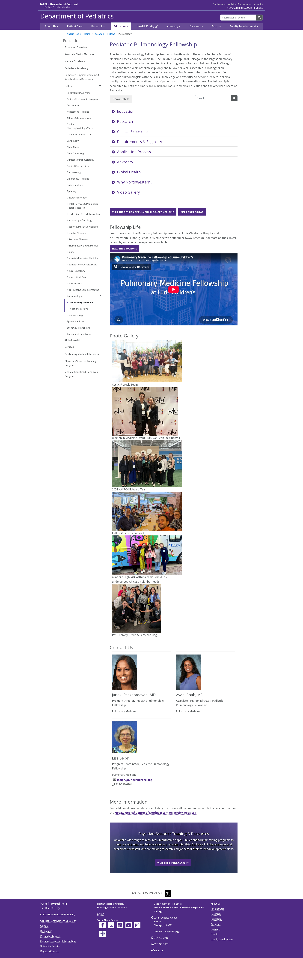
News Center (234, 7)
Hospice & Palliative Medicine (82, 226)
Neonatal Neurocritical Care (82, 264)
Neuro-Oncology (76, 270)
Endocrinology (75, 184)
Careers (44, 925)
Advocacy (125, 161)
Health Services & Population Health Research (82, 205)
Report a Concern (49, 951)
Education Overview (76, 47)
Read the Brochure (124, 248)
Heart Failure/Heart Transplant (84, 214)
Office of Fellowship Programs (83, 99)
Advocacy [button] (172, 26)
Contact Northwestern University (58, 920)
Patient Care (74, 26)
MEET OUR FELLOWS (192, 211)
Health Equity (145, 26)
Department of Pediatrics (77, 16)
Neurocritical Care (76, 277)
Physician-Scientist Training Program (80, 363)
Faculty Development (222, 939)
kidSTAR (69, 347)
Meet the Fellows (79, 308)
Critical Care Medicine (78, 166)
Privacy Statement (50, 935)
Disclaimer (46, 930)
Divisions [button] (195, 26)
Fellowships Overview (78, 92)
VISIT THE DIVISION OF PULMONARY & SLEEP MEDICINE (143, 211)
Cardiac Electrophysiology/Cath (80, 126)
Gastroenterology (76, 197)
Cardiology (73, 140)
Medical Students (75, 61)
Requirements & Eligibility (139, 141)
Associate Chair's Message (79, 54)
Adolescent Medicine (78, 111)
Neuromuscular (75, 283)
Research (125, 121)
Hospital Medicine (76, 232)
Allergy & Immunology (79, 118)
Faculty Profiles (253, 7)
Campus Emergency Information (58, 941)
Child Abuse (73, 147)
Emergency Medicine (78, 178)
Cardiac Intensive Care (79, 134)
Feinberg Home (73, 33)
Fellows (111, 33)
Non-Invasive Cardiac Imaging (83, 289)
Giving (100, 913)
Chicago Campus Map (165, 931)
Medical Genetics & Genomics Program (81, 374)
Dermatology (74, 172)
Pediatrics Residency (76, 68)
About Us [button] (50, 26)
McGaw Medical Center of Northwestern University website (155, 812)
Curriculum (73, 105)
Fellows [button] (69, 86)
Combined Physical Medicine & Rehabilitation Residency (82, 77)
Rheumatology (75, 315)
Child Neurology (75, 153)
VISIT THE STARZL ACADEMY (173, 862)
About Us (215, 903)
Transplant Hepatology (79, 334)
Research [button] (97, 26)
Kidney (70, 251)
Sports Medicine (75, 321)
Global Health (72, 340)
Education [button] (120, 26)
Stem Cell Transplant (78, 327)
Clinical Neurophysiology (80, 159)
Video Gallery (128, 192)
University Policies (50, 946)
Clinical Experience (133, 131)
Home (87, 33)
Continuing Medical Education (82, 354)
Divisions (215, 929)
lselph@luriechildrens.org (134, 780)
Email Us (158, 950)
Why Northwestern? (134, 182)
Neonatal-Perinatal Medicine (82, 258)
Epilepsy (71, 191)
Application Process (134, 151)
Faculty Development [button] (242, 26)
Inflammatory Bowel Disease (82, 245)
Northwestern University (250, 4)
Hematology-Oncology (79, 220)
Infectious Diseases (77, 239)
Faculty (216, 26)
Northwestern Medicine (224, 4)
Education (99, 33)
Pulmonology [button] (74, 296)
